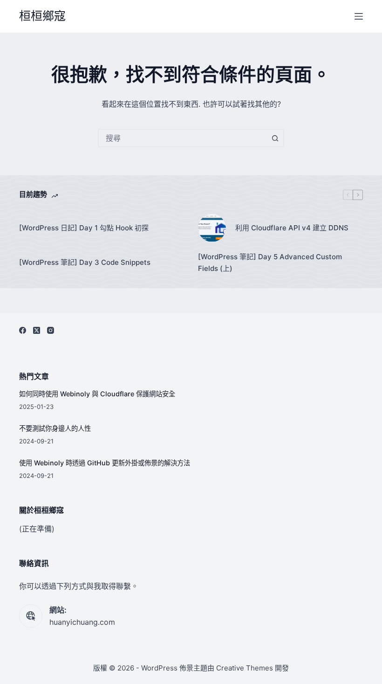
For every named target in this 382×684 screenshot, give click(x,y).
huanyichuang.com (82, 622)
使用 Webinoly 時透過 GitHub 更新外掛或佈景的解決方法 (104, 463)
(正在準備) (37, 528)
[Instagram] (50, 330)
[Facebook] (22, 330)
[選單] (359, 16)
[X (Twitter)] (36, 330)
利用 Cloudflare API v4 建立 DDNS (291, 227)
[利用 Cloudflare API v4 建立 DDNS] (212, 228)
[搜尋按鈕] (274, 138)
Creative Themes (244, 667)
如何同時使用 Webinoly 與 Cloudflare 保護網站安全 (97, 394)
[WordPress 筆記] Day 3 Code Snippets (84, 262)
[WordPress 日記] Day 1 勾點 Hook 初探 (84, 227)
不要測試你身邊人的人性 (55, 428)
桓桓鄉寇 (42, 16)
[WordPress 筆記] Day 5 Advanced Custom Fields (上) (270, 262)
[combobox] (182, 138)
